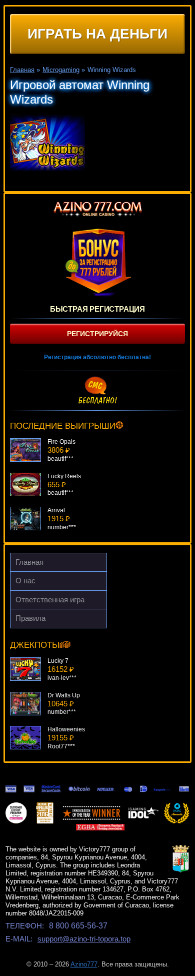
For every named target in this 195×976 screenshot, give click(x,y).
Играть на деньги (98, 34)
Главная (30, 562)
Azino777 (84, 964)
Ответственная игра (50, 599)
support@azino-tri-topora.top (84, 938)
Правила (31, 618)
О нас (26, 580)
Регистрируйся (97, 334)
